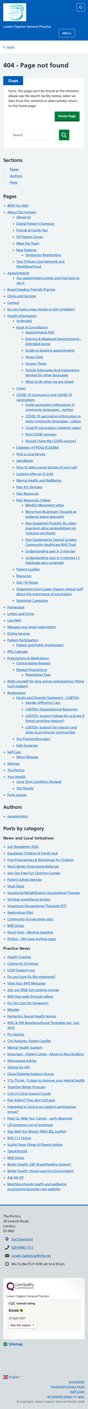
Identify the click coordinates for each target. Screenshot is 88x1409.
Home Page (67, 116)
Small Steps (15, 886)
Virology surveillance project (29, 899)
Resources (23, 576)
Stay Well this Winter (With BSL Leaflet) (36, 1131)
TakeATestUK (17, 1151)
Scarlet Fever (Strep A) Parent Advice (34, 1145)
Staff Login (77, 1392)
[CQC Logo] (20, 1290)
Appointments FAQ (39, 332)
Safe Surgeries (27, 745)
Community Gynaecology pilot (30, 919)
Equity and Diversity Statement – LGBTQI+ (48, 698)
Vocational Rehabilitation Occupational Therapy (43, 893)
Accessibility (77, 1382)
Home (11, 47)
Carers (21, 388)
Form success (16, 795)
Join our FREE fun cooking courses (33, 990)
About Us (23, 217)
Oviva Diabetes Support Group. (30, 1074)
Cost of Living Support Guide (29, 1094)
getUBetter (24, 461)
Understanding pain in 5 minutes (50, 551)
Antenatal (24, 321)
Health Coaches (19, 957)
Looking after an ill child (34, 474)
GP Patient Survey (29, 237)
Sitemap (13, 763)
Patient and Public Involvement (39, 645)
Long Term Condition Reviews (38, 782)
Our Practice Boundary (33, 739)
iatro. (81, 1397)
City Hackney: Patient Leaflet (29, 1041)
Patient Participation (22, 640)
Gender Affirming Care (42, 703)
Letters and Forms (20, 614)
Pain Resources (27, 494)
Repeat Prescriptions (31, 670)
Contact (13, 303)
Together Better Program (26, 1087)
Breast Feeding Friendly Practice (31, 289)
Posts (13, 182)
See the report (20, 1325)
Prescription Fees (38, 675)
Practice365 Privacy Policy (68, 1387)
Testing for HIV (18, 1067)
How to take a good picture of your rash (46, 467)
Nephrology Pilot (20, 912)
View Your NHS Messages (26, 983)
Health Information (22, 316)
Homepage (15, 607)
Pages (14, 169)
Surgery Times (35, 364)
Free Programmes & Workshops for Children (40, 860)
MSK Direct (15, 926)
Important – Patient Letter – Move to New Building (45, 1054)
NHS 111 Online (19, 1138)
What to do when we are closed (49, 382)
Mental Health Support (24, 1047)
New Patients (26, 250)
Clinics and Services (21, 296)
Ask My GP (15, 1177)
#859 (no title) (17, 205)
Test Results (25, 788)
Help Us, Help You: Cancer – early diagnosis (39, 1118)
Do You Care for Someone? (28, 1003)
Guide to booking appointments (49, 350)
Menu (66, 33)
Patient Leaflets (28, 569)
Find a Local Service (30, 454)
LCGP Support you (21, 970)
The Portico (16, 770)
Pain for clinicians (29, 487)
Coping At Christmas (22, 963)
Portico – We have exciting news (31, 939)
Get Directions (22, 1239)
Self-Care (14, 752)
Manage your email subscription (31, 627)
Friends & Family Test (32, 230)
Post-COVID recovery (40, 434)
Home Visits (34, 357)
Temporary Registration (43, 255)
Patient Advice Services (24, 880)
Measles (13, 1010)
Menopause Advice (21, 1061)
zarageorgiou (17, 816)
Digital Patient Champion (35, 224)
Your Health (16, 777)
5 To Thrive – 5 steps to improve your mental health (46, 1080)
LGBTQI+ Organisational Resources (51, 709)
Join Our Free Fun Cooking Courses (33, 873)
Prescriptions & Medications (28, 658)
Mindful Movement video (44, 505)
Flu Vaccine (15, 1034)
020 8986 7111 (22, 1247)
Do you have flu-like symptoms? (31, 977)
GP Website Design (60, 1397)
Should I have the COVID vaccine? (50, 441)
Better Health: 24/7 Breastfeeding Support (39, 1164)
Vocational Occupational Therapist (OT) (37, 906)
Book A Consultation (32, 327)
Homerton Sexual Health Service (31, 1016)
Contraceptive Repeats (33, 663)
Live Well (14, 620)
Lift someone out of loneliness (30, 1125)
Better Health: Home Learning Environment (40, 1171)
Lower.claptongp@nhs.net (31, 1256)
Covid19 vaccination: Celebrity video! (53, 428)
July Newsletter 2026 (22, 847)
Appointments (18, 273)
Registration (16, 693)
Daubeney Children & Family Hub (32, 853)
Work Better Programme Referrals (33, 866)
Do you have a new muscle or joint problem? (41, 309)
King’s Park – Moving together (30, 932)
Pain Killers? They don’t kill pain (31, 1100)
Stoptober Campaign (32, 601)
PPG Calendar (17, 652)
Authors (16, 176)
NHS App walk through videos (30, 996)
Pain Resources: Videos (33, 500)
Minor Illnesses (27, 757)
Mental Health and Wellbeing (38, 480)
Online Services (18, 633)
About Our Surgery (21, 212)
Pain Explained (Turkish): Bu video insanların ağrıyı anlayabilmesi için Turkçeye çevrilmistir (50, 528)
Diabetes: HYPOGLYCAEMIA (37, 447)
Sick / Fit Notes (27, 582)
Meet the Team (27, 243)
